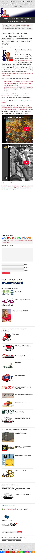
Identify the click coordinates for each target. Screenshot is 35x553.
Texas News (6, 18)
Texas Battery (15, 334)
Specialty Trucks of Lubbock (22, 418)
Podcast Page (29, 1)
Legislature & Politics (23, 240)
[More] (30, 238)
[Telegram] (25, 238)
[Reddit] (28, 238)
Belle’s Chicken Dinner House (23, 455)
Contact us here (6, 546)
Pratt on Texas (14, 46)
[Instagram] (23, 238)
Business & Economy (14, 240)
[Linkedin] (20, 238)
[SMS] (15, 238)
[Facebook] (3, 238)
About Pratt (12, 4)
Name (25, 264)
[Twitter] (5, 238)
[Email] (10, 238)
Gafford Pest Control (20, 355)
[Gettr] (8, 238)
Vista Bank (18, 362)
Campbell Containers (20, 433)
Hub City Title (18, 291)
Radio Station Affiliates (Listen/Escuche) (16, 1)
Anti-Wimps (28, 18)
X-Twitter (15, 6)
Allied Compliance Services (22, 299)
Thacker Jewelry (19, 412)
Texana (22, 18)
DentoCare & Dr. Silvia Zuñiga (20, 310)
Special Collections (13, 21)
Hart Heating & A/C (20, 375)
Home (4, 1)
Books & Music (19, 4)
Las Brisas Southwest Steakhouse (24, 394)
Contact (25, 4)
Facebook (20, 6)
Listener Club (5, 4)
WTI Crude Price (11, 540)
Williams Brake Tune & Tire (22, 402)
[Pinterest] (13, 238)
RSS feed (31, 4)
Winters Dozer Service (21, 471)
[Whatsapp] (18, 238)
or (19, 188)
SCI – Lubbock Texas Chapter (23, 346)
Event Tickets (24, 21)
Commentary (15, 18)
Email (25, 267)
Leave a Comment (24, 46)
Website (26, 270)
